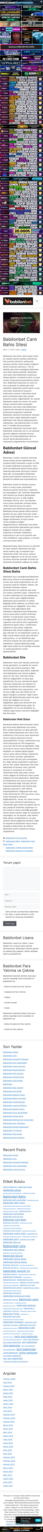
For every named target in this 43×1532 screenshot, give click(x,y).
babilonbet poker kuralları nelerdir (12, 1290)
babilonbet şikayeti (8, 1337)
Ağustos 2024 (9, 1415)
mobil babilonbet (10, 1353)
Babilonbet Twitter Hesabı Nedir (19, 848)
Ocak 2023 (7, 1482)
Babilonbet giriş (14, 1246)
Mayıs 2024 (8, 1425)
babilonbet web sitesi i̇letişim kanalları (13, 1319)
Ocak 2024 (7, 1439)
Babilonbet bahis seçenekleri (14, 1200)
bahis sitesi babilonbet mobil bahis (12, 1339)
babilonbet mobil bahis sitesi (11, 1282)
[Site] (21, 79)
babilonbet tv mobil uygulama (28, 1311)
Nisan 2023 (8, 1472)
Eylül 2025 (7, 1382)
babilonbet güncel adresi (15, 1262)
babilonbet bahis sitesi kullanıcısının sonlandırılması (17, 1206)
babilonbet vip (24, 1314)
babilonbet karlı (27, 1277)
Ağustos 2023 (9, 1457)
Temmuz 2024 (9, 1418)
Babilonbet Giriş (10, 1056)
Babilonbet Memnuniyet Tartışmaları (18, 1120)
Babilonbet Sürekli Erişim (13, 1077)
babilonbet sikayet (10, 1300)
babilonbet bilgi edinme (9, 1208)
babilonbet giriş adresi (14, 1250)
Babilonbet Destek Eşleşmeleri (16, 1127)
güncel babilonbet (9, 1349)
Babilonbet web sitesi (11, 1316)
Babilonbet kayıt (9, 1280)
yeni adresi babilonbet (12, 1356)
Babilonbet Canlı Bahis (14, 1219)
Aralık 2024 (8, 1400)
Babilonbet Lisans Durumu (14, 1066)
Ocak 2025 (7, 1397)
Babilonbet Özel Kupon (12, 1134)
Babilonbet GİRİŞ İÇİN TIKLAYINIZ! (21, 47)
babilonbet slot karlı (8, 1303)
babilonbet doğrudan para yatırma (12, 1236)
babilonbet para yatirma (12, 1288)
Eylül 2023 (7, 1454)
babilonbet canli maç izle (13, 1217)
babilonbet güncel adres (14, 1259)
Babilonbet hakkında (10, 1274)
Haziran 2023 (9, 1464)
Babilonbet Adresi (10, 1052)
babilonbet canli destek (13, 1214)
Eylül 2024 (7, 1411)
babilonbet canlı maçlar (26, 1223)
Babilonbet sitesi (29, 1299)
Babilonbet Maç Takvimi (13, 1088)
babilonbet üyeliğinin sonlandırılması (15, 1361)
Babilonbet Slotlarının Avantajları (19, 851)
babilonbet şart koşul (27, 1333)
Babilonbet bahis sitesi (14, 1203)
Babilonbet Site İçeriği (12, 1091)
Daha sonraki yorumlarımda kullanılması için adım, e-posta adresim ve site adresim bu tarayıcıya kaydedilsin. (22, 914)
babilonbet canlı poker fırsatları (11, 1225)
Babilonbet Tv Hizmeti (12, 1130)
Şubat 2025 (8, 1393)
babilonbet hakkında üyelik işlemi (27, 1274)
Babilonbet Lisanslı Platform (15, 1106)
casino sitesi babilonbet (31, 1339)
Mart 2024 (7, 1432)
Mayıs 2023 (8, 1468)
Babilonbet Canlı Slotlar (13, 1081)
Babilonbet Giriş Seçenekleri (15, 1063)
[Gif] (21, 126)
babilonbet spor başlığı (9, 1305)
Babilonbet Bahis (13, 841)
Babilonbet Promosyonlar (16, 838)
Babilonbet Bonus (25, 1211)
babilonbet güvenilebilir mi (27, 1265)
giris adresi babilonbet (12, 1342)
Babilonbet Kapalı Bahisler (14, 1070)
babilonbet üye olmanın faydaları (11, 1333)
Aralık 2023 (8, 1443)
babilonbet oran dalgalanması (11, 1285)
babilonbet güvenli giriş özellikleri (29, 1268)
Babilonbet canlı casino (11, 1223)
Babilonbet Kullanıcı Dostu (14, 1095)
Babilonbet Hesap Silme (13, 1116)
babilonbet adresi (12, 1190)
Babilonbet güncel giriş (11, 1265)
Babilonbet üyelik (26, 1328)
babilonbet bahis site (33, 1200)
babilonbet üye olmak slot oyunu (25, 1331)
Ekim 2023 (7, 1450)
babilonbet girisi (11, 1239)
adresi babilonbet (10, 1187)
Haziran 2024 (9, 1422)
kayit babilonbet (26, 1349)
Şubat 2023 (8, 1479)
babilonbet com (32, 1234)
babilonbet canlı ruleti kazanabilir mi (12, 1228)
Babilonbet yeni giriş (27, 1325)
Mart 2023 (7, 1475)
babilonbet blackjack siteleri (10, 1211)
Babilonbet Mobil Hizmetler (14, 1098)
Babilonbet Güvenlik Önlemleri (15, 1059)
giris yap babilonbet (28, 1346)
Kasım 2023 (8, 1447)
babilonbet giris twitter (27, 1239)
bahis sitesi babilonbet (26, 1336)
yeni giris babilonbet (13, 1358)
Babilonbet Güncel (13, 1255)
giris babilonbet (29, 1342)
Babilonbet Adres (25, 1187)
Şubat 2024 (8, 1436)
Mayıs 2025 (8, 1390)
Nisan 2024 (8, 1429)
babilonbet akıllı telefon (29, 1193)
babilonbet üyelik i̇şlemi (9, 1331)
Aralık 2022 (8, 1486)
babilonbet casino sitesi (14, 1233)
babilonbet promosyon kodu (16, 1296)
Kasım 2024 (8, 1404)
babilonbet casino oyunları (12, 1231)
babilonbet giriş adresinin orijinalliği (12, 1253)
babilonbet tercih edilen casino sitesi (13, 1308)
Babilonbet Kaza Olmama (13, 1138)
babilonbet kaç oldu (25, 1280)
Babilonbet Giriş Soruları (13, 1073)
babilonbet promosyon (12, 1293)
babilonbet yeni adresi (10, 1325)
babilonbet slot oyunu (20, 1303)
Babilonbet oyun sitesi (27, 1285)
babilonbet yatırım (31, 1322)
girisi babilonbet (11, 1345)
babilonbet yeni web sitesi (10, 1328)
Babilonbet (7, 1084)
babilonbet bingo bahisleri (24, 1208)
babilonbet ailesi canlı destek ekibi (12, 1193)
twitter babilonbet (28, 1352)
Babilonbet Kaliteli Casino (14, 1109)
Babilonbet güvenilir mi (11, 1268)
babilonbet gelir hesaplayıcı (29, 1236)
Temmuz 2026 (9, 1379)
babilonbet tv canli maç (11, 1311)
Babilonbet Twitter (11, 1314)
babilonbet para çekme (31, 1288)
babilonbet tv (29, 1308)
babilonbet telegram (26, 1305)
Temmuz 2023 (9, 1461)
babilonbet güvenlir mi (16, 1270)
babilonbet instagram (12, 1277)
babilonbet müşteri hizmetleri (29, 1282)
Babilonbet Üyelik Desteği (14, 1102)
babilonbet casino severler (29, 1231)
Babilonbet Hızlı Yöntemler (14, 1123)
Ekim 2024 (7, 1407)
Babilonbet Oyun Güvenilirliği (15, 1113)
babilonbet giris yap (12, 1242)
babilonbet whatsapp (13, 1322)
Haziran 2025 (8, 1386)
